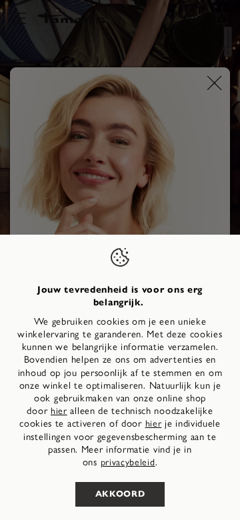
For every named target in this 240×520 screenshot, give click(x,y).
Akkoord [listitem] (120, 494)
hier (59, 411)
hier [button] (153, 423)
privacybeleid (128, 462)
